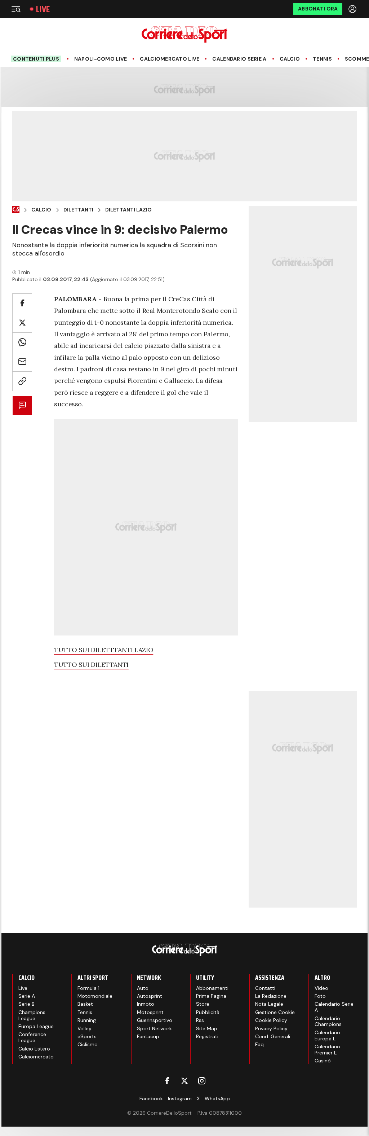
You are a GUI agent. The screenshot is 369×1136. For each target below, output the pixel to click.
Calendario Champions (328, 1021)
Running (86, 1020)
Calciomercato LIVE (169, 59)
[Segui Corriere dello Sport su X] (184, 1080)
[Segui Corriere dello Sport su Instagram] (201, 1080)
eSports (87, 1036)
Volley (84, 1028)
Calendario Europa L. (327, 1035)
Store (202, 1004)
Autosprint (149, 996)
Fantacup (148, 1036)
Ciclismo (87, 1044)
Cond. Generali (272, 1036)
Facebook (151, 1098)
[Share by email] (22, 361)
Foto (320, 996)
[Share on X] (22, 322)
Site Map (206, 1028)
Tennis (322, 59)
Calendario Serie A (239, 59)
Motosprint (150, 1012)
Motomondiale (94, 996)
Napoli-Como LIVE (100, 59)
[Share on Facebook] (22, 303)
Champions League (31, 1015)
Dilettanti (78, 210)
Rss (200, 1020)
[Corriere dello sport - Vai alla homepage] (184, 34)
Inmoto (145, 1004)
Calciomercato (36, 1056)
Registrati (207, 1036)
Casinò (323, 1060)
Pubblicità (207, 1012)
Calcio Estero (34, 1048)
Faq (259, 1044)
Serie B (26, 1004)
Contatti (265, 988)
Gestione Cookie (275, 1012)
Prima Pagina (211, 996)
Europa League (36, 1026)
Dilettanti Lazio (128, 210)
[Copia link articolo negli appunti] (22, 381)
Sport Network (154, 1028)
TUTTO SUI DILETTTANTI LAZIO (103, 650)
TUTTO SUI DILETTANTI (91, 664)
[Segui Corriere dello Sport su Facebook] (167, 1080)
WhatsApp (217, 1098)
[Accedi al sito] (353, 9)
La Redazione (270, 996)
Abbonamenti (212, 988)
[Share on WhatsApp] (22, 342)
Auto (142, 988)
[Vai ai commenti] (22, 405)
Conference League (32, 1037)
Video (321, 988)
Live (43, 9)
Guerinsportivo (154, 1020)
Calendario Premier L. (327, 1049)
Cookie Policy (271, 1020)
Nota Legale (269, 1004)
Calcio (290, 59)
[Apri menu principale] (16, 9)
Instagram (180, 1098)
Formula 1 (88, 988)
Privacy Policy (271, 1028)
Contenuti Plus (36, 59)
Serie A (26, 996)
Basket (85, 1004)
